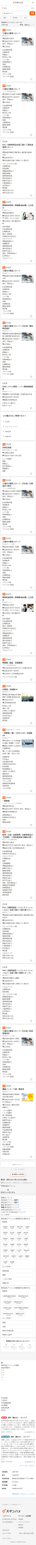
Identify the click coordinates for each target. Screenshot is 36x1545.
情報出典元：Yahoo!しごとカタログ (23, 1494)
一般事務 (6, 801)
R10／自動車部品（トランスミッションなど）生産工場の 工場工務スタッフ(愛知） (18, 909)
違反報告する (30, 1432)
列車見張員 (6, 448)
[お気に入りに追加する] (31, 79)
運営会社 (20, 1525)
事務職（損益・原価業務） (13, 663)
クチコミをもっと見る (26, 1465)
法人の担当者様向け (7, 1522)
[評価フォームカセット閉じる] (33, 1340)
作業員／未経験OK (10, 689)
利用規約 (20, 1519)
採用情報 (20, 1527)
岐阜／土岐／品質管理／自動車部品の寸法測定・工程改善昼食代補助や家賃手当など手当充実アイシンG (17, 837)
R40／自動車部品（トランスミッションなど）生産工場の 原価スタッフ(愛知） (17, 972)
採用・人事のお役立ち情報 (26, 1533)
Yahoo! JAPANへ (7, 1538)
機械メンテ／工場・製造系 (13, 1089)
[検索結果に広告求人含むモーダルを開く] (7, 25)
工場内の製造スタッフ (11, 33)
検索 (32, 13)
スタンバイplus (6, 1533)
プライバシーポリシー (24, 1522)
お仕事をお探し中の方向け (9, 1519)
